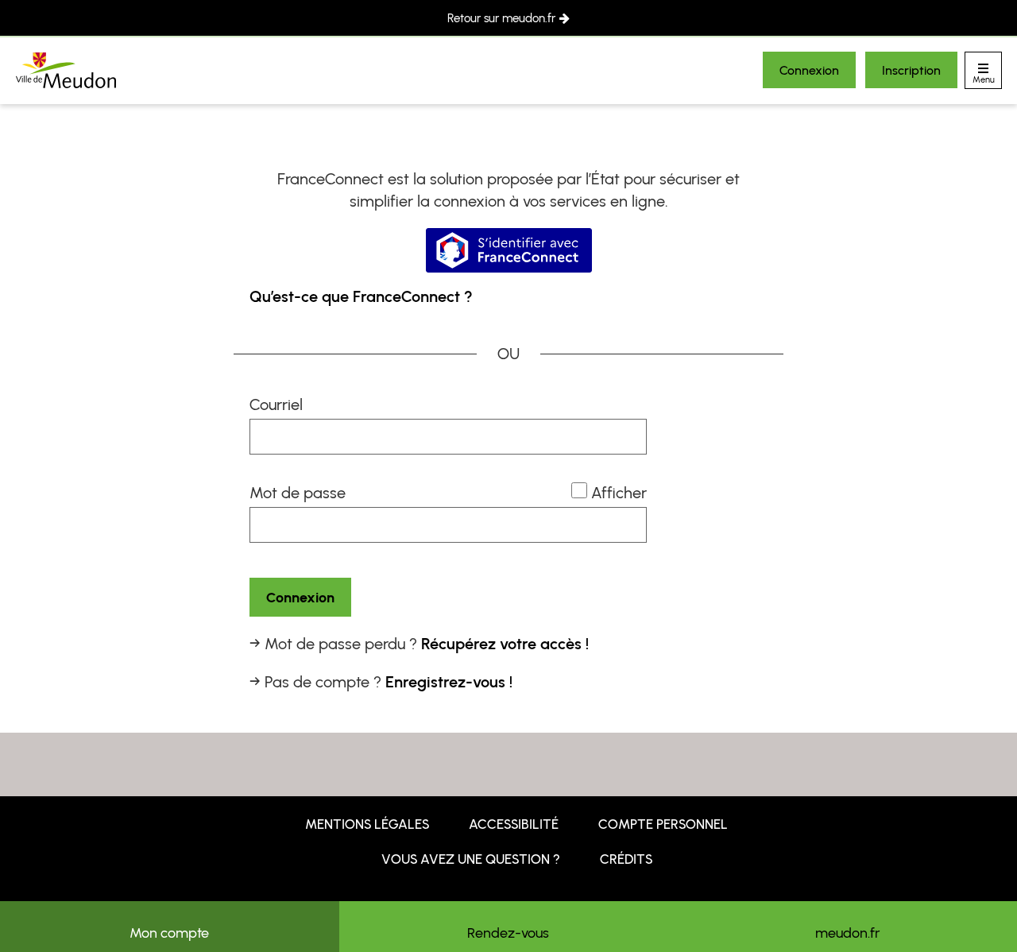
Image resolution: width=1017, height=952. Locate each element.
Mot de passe (297, 492)
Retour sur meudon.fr (501, 18)
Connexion (809, 70)
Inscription (911, 70)
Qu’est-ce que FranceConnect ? (361, 296)
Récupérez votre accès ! (505, 643)
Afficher (619, 492)
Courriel (276, 404)
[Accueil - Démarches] (66, 70)
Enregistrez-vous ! (448, 681)
